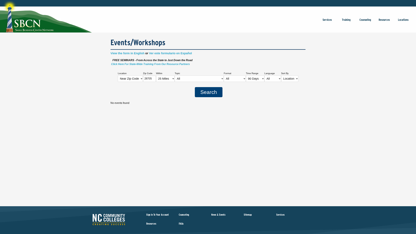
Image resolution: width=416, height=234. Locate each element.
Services (327, 19)
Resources (384, 19)
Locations (403, 19)
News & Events (218, 214)
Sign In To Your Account (157, 214)
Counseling (365, 19)
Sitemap (248, 214)
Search (208, 92)
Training (346, 19)
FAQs (181, 223)
